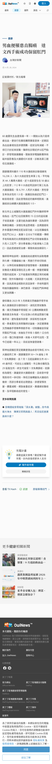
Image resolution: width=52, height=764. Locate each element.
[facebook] (4, 668)
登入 (44, 3)
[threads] (9, 668)
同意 (26, 749)
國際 (26, 10)
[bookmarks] (30, 3)
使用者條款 (8, 743)
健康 (16, 10)
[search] (48, 10)
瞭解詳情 (26, 471)
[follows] (25, 3)
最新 (7, 10)
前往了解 (26, 757)
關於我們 (6, 650)
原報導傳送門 (40, 489)
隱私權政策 (39, 740)
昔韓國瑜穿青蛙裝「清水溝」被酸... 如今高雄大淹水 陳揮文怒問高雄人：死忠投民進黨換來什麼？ (25, 412)
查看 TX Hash (9, 489)
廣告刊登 (30, 650)
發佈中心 (30, 655)
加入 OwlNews (9, 655)
